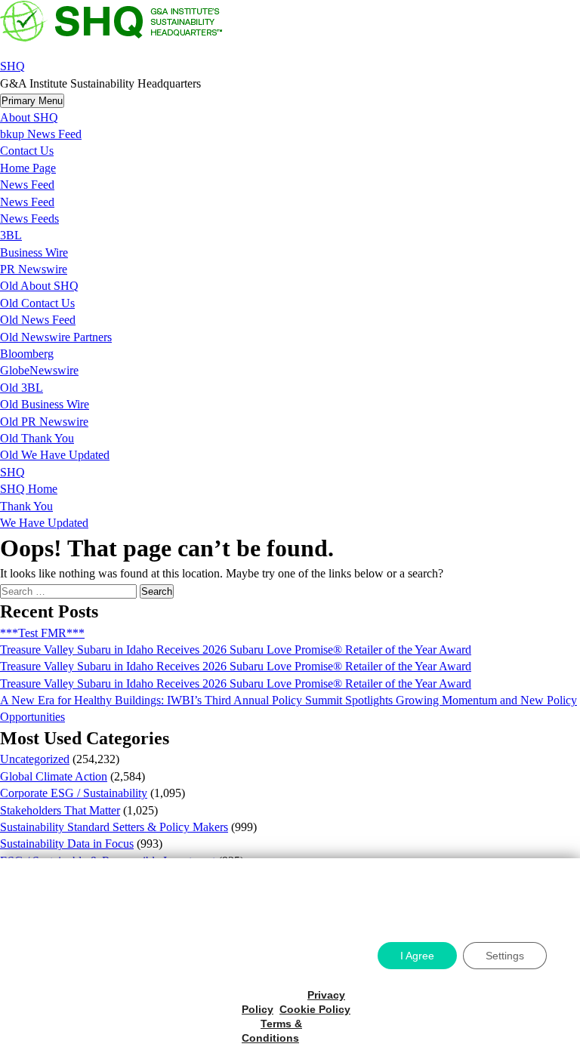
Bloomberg (27, 353)
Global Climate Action (53, 776)
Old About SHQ (39, 285)
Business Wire (34, 252)
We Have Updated (44, 522)
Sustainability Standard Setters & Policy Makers (114, 827)
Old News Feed (38, 319)
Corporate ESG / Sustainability (73, 793)
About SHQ (29, 117)
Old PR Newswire (44, 421)
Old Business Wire (44, 404)
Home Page (28, 168)
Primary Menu (32, 100)
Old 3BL (21, 387)
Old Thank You (37, 438)
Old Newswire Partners (56, 337)
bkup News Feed (41, 134)
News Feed (27, 184)
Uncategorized (34, 759)
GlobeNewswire (39, 370)
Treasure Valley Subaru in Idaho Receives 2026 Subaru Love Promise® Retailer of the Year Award (235, 649)
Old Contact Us (37, 303)
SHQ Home (28, 488)
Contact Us (27, 150)
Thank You (26, 506)
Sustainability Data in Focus (67, 843)
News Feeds (29, 218)
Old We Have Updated (55, 454)
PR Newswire (33, 269)
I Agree (417, 956)
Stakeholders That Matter (60, 810)
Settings (505, 956)
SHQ (12, 66)
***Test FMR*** (42, 633)
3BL (11, 235)
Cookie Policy (314, 1009)
